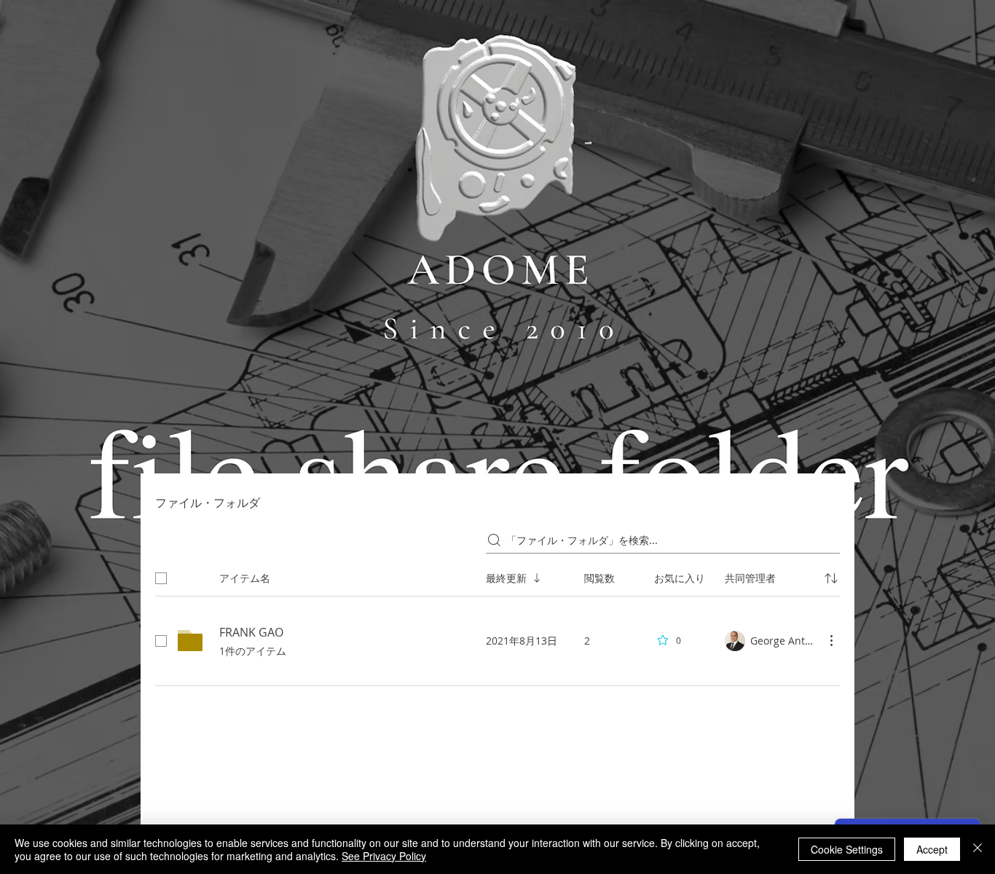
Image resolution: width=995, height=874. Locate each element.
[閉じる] (977, 849)
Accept (932, 849)
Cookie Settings (847, 849)
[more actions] (831, 640)
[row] (497, 575)
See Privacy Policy (384, 856)
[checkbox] (161, 578)
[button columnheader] (831, 578)
